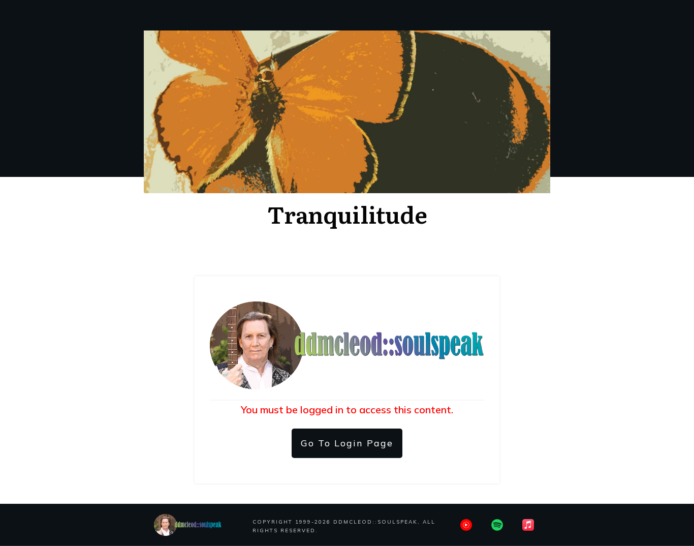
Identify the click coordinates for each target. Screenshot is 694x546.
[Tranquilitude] (347, 112)
